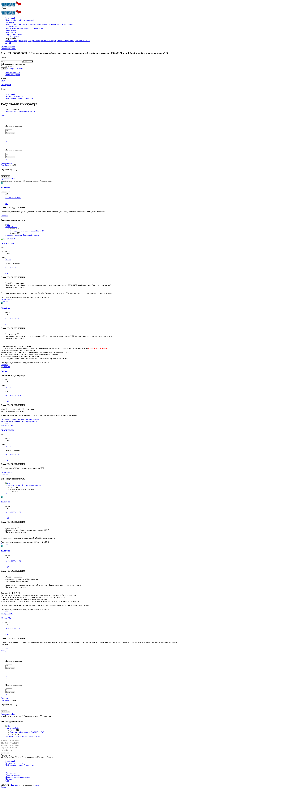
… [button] (6, 121)
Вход (3, 81)
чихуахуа (35, 785)
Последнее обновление (22, 111)
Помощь (8, 779)
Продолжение (6, 163)
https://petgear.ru (31, 421)
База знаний (10, 18)
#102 (7, 518)
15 (6, 143)
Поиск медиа (38, 28)
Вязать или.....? (11, 227)
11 (6, 135)
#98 (6, 273)
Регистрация (6, 85)
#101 (7, 460)
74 (6, 159)
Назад (3, 115)
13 (6, 139)
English (8, 43)
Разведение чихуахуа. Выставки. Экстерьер (22, 235)
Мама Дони (5, 187)
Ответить (4, 216)
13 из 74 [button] (13, 165)
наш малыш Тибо (12, 728)
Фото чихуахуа (11, 26)
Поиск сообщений (27, 20)
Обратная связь (11, 773)
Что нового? (10, 22)
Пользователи (10, 32)
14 (6, 141)
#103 (7, 567)
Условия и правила (12, 775)
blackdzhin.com (6, 299)
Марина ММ (6, 618)
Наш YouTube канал (82, 41)
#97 (6, 204)
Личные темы (10, 30)
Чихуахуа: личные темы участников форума (22, 736)
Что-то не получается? (65, 41)
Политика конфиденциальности (17, 777)
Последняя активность (64, 24)
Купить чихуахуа (12, 37)
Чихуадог (14, 785)
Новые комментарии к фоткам (43, 24)
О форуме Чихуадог (35, 41)
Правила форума (49, 41)
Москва (8, 260)
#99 (6, 324)
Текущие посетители (13, 34)
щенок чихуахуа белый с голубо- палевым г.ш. (23, 485)
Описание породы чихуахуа (16, 41)
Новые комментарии (24, 28)
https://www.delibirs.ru (33, 419)
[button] (3, 8)
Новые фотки (25, 24)
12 (6, 137)
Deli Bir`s (4, 371)
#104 (7, 634)
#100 (7, 401)
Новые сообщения (12, 20)
